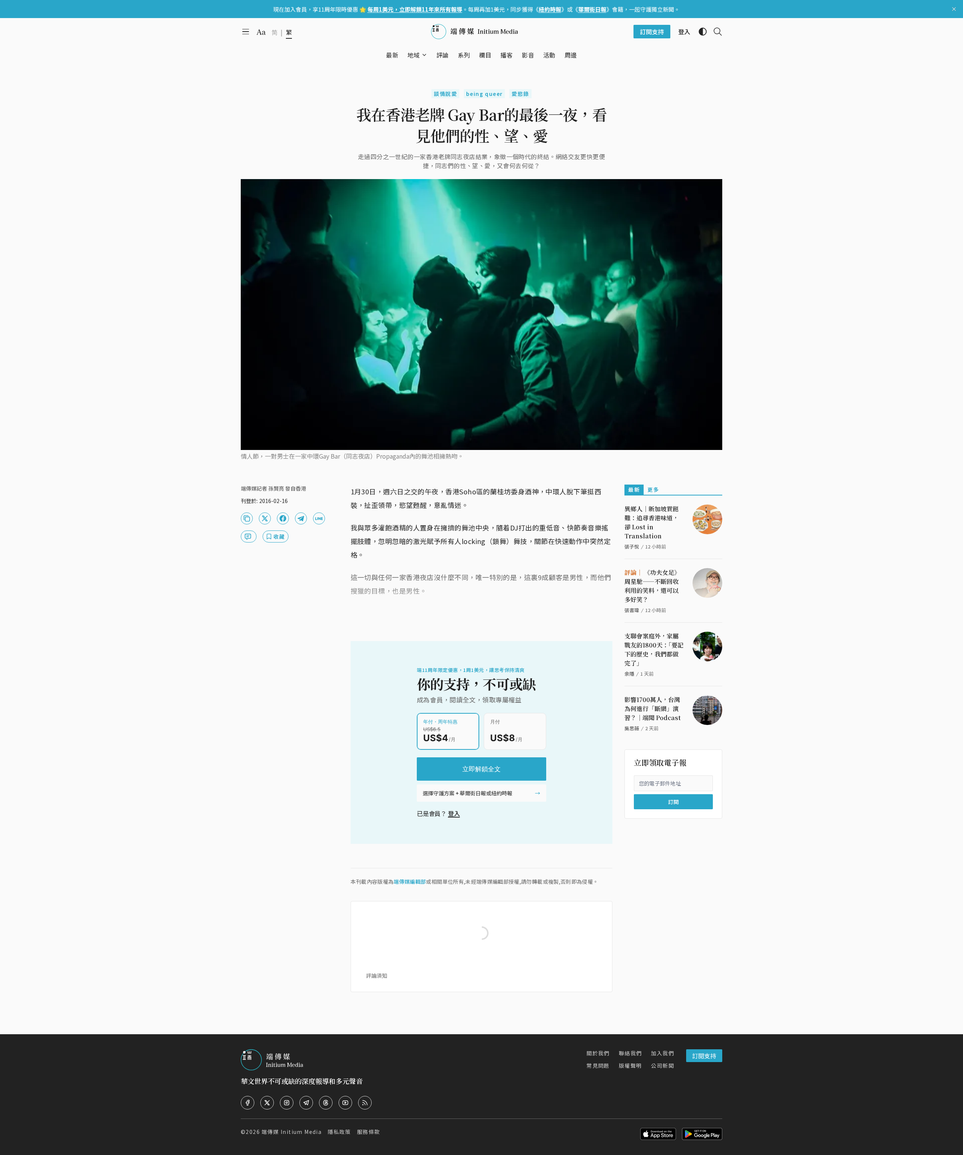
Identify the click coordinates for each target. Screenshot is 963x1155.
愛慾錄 (520, 93)
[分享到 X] (265, 518)
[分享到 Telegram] (301, 518)
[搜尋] (714, 31)
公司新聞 (662, 1065)
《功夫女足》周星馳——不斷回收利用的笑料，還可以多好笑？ (652, 586)
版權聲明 (630, 1065)
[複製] (247, 518)
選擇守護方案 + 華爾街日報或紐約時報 (467, 793)
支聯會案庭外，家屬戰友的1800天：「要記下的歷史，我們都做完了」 (654, 649)
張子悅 (631, 546)
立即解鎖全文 (481, 769)
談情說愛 (445, 93)
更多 (653, 489)
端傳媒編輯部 (409, 881)
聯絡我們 (630, 1053)
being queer (484, 93)
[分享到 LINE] (319, 518)
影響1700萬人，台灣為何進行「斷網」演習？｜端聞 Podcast (652, 708)
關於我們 (598, 1053)
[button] (413, 55)
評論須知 (376, 975)
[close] (954, 9)
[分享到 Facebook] (283, 518)
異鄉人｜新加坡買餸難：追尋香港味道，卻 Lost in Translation (651, 522)
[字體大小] (261, 31)
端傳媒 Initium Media (291, 1131)
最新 (634, 489)
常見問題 (598, 1065)
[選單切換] (424, 55)
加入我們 (662, 1053)
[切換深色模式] (699, 31)
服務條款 (368, 1131)
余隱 (629, 673)
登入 (454, 813)
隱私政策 (339, 1131)
